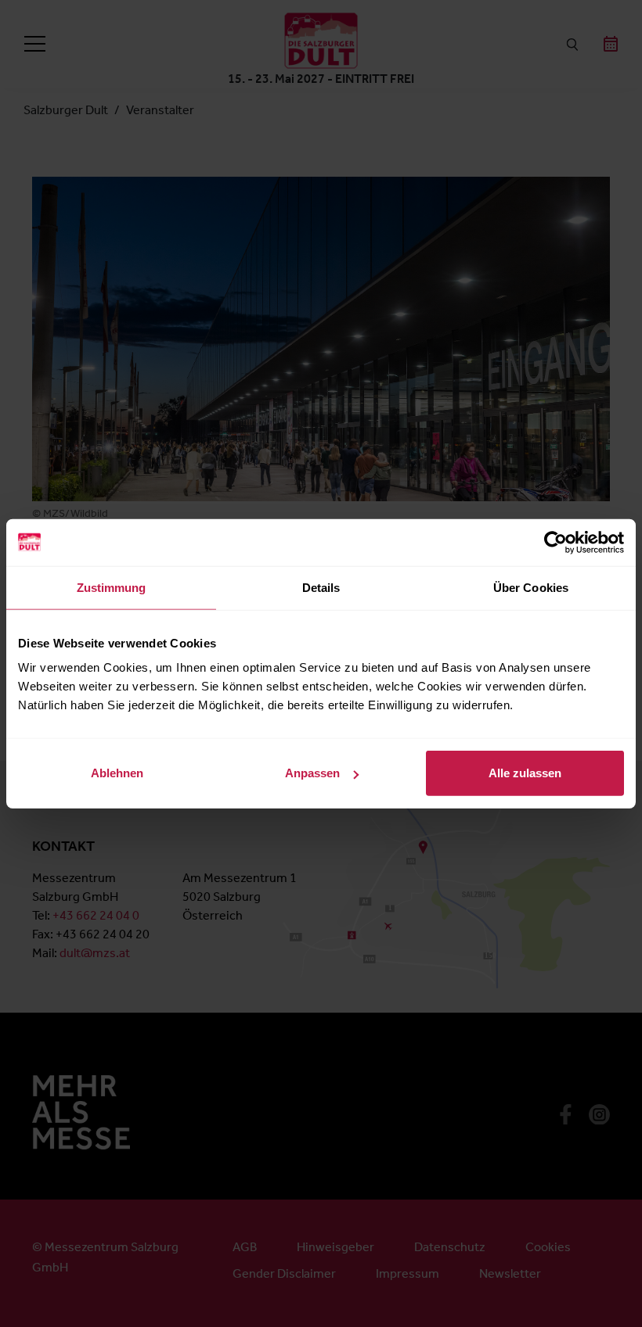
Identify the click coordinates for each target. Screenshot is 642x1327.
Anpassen (312, 773)
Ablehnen (117, 773)
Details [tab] (321, 587)
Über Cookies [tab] (530, 587)
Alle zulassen (525, 773)
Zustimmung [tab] (111, 587)
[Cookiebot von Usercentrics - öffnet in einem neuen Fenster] (555, 542)
